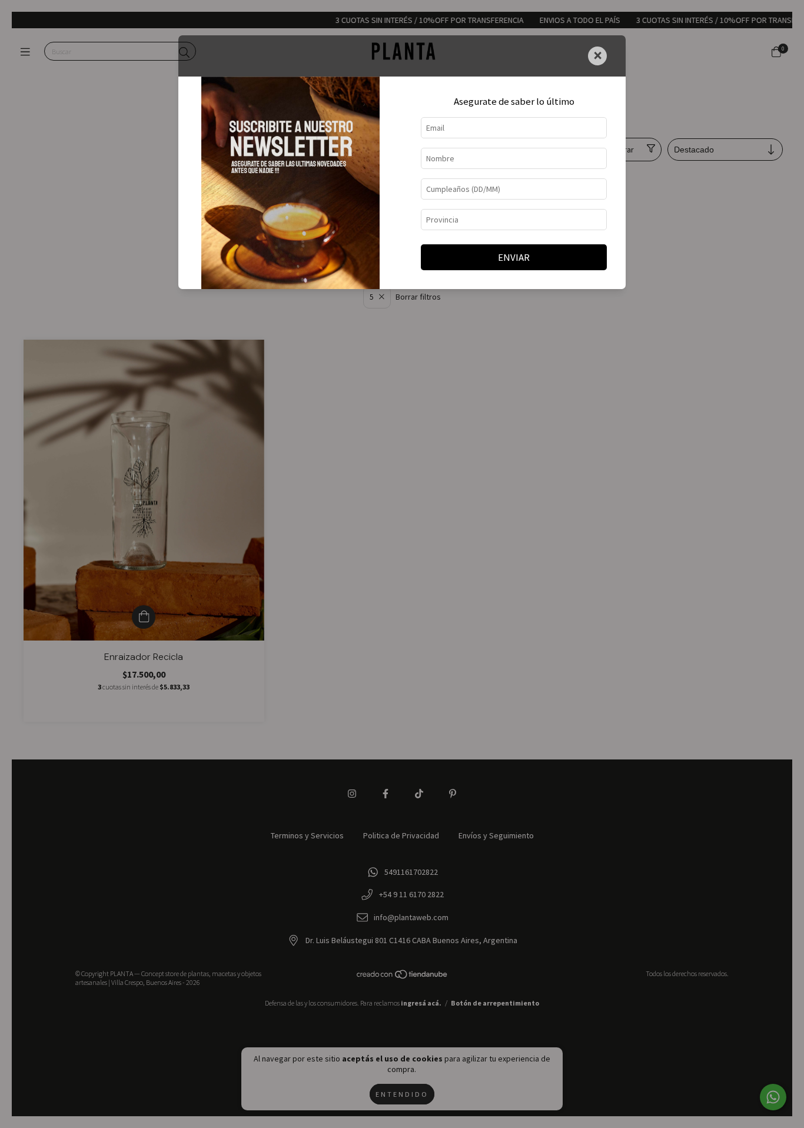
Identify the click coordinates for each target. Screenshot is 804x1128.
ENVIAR (514, 257)
